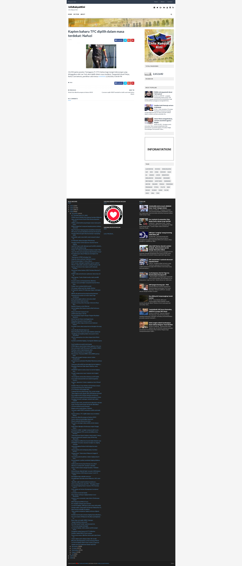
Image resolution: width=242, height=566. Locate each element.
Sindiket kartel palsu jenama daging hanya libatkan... (86, 514)
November (75, 546)
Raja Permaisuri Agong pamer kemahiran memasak (86, 230)
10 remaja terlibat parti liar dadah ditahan (83, 288)
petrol (156, 187)
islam (169, 172)
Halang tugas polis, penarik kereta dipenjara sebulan (86, 402)
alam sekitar (149, 169)
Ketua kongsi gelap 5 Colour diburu (81, 261)
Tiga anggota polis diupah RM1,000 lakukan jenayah (86, 393)
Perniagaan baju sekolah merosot (81, 476)
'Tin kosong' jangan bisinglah (79, 526)
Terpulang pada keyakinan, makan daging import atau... (85, 457)
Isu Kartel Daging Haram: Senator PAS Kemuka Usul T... (85, 486)
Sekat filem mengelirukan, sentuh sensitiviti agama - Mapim (163, 120)
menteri (148, 184)
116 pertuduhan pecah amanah (80, 406)
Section (76, 14)
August (74, 552)
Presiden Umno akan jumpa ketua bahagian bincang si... (86, 327)
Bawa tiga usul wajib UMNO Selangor (82, 520)
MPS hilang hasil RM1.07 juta (79, 501)
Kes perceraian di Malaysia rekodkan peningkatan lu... (85, 517)
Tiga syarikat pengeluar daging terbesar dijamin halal (85, 512)
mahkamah (167, 181)
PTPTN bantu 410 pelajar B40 (80, 389)
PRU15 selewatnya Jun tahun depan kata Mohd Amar (85, 338)
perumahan (149, 187)
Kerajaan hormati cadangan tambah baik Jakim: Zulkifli (85, 399)
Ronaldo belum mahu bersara (79, 301)
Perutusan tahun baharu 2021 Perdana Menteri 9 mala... (85, 271)
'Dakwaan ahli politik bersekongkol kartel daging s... (86, 364)
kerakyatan (165, 175)
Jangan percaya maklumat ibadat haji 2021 (83, 544)
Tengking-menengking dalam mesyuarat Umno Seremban (85, 334)
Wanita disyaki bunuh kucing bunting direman (84, 293)
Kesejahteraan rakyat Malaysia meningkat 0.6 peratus (84, 254)
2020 (71, 211)
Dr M (151, 172)
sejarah (154, 190)
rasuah (148, 190)
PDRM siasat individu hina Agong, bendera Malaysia (86, 217)
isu (146, 175)
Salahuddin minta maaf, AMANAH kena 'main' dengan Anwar (160, 207)
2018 (71, 558)
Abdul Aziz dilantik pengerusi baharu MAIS (83, 417)
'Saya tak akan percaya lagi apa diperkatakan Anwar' (86, 252)
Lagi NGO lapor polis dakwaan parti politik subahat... (86, 246)
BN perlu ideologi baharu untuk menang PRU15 (85, 540)
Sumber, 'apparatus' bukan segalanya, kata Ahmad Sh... (85, 383)
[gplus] (160, 7)
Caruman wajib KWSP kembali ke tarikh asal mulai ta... (85, 411)
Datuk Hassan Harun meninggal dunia (82, 319)
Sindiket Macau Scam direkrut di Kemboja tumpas (85, 385)
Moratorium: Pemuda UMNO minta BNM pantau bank (85, 354)
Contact (170, 1)
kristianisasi (149, 181)
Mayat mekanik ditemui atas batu (81, 421)
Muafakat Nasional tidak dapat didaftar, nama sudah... (84, 367)
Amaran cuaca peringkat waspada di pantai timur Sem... (85, 283)
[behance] (164, 7)
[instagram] (170, 7)
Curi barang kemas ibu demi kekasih (81, 387)
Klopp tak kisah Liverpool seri (79, 312)
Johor (158, 175)
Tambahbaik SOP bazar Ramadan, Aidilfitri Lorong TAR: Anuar (160, 310)
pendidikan (169, 184)
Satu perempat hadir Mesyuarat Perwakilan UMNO (86, 348)
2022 (71, 208)
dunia (156, 172)
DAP (147, 172)
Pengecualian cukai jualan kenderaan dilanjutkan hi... (86, 507)
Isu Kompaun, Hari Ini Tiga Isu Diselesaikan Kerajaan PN (159, 274)
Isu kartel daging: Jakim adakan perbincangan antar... (84, 528)
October (74, 548)
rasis (168, 187)
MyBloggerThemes (103, 563)
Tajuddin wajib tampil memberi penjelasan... (83, 482)
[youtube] (167, 7)
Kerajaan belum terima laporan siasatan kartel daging (84, 243)
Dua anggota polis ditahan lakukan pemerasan (84, 395)
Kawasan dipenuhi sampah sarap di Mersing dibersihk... (84, 438)
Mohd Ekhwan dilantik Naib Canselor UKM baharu (85, 471)
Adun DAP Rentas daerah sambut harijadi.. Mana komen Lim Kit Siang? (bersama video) (160, 248)
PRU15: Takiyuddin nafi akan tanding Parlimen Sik (85, 265)
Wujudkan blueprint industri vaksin (81, 321)
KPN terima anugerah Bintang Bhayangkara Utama (86, 397)
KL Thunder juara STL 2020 (79, 215)
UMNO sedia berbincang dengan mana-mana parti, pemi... (86, 223)
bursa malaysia (166, 169)
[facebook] (154, 7)
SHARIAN (102, 76)
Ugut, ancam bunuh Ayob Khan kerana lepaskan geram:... (85, 220)
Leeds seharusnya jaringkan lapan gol (82, 419)
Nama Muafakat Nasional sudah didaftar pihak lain (85, 332)
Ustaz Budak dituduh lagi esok (80, 330)
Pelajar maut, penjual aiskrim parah (81, 286)
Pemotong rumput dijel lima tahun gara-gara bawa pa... (85, 536)
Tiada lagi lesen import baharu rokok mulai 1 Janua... (86, 435)
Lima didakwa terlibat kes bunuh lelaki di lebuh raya (86, 441)
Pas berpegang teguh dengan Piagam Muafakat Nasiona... (85, 316)
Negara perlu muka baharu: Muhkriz (81, 408)
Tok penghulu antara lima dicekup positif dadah (85, 376)
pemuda (162, 184)
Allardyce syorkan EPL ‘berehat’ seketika (83, 465)
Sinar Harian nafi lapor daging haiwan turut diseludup (83, 495)
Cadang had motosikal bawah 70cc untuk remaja (85, 391)
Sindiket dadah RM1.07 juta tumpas (81, 533)
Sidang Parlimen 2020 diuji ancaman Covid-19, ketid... (84, 473)
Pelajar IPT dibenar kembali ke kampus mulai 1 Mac (86, 250)
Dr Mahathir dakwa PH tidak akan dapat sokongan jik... (85, 290)
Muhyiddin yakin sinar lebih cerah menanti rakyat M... (85, 237)
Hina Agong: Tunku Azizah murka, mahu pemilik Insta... (85, 278)
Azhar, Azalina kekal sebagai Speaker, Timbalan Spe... (85, 468)
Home (156, 1)
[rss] (173, 7)
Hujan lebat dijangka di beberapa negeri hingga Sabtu (85, 427)
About (162, 1)
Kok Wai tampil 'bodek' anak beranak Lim (83, 524)
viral (152, 193)
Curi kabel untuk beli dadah (79, 492)
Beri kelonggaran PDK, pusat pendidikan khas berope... (84, 432)
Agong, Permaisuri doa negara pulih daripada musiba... (84, 267)
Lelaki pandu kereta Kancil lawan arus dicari (84, 464)
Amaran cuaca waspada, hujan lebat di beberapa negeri (85, 499)
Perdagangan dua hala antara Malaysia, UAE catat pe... (85, 479)
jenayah (151, 175)
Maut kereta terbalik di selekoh (80, 509)
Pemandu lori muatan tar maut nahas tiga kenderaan (83, 296)
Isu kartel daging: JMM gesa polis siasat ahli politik (86, 505)
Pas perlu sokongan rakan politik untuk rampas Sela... (85, 423)
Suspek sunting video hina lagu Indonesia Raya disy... (85, 303)
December (75, 213)
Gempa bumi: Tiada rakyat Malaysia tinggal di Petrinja (84, 454)
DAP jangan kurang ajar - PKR (159, 285)
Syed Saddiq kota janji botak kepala (81, 344)
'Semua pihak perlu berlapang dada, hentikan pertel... (84, 450)
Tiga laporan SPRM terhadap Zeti (81, 257)
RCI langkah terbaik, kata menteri (81, 503)
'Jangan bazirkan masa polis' (79, 522)
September (75, 550)
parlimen (154, 184)
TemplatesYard (83, 563)
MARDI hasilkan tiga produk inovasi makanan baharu (84, 323)
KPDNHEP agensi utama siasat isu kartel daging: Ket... (85, 370)
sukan (160, 190)
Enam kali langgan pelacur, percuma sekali (83, 299)
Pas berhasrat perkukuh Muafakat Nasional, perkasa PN (86, 361)
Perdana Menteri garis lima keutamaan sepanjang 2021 (85, 234)
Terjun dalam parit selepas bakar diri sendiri (84, 538)
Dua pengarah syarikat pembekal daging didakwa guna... (85, 461)
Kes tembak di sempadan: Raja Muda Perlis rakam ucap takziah (160, 220)
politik (163, 187)
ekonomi (163, 172)
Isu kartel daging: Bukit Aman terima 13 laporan (85, 542)
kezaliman (158, 178)
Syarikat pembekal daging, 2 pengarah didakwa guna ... (86, 341)
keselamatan (149, 178)
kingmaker (166, 178)
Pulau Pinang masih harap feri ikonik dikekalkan (85, 404)
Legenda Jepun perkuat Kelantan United (83, 259)
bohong (157, 169)
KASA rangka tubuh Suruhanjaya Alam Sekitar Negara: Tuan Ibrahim (161, 324)
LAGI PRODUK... (109, 234)
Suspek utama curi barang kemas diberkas (83, 281)
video (147, 193)
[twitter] (157, 7)
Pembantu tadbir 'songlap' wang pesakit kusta (84, 430)
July (73, 554)
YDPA (157, 193)
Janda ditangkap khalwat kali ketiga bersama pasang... (84, 447)
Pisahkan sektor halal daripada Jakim (82, 350)
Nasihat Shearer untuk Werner (80, 306)
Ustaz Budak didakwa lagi (78, 248)
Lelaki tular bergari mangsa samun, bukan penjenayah (83, 358)
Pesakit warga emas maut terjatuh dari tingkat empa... (85, 374)
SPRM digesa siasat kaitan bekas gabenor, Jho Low (86, 346)
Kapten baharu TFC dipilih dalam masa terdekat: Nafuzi (85, 414)
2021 (71, 209)
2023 (71, 206)
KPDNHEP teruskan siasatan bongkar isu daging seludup (85, 443)
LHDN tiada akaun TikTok (78, 313)
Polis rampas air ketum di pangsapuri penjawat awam (84, 490)
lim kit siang (158, 181)
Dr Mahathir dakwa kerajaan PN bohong (83, 240)
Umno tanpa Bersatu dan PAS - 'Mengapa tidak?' (85, 484)
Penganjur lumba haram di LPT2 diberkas (83, 531)
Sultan (166, 190)
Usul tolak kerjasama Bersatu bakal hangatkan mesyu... (84, 379)
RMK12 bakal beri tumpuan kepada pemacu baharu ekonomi (86, 227)
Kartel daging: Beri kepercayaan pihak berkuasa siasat (85, 309)
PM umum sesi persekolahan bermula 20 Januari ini (86, 231)
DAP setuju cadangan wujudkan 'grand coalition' (85, 263)
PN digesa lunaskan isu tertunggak (81, 352)
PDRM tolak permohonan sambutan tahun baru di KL (85, 274)
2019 (71, 556)
